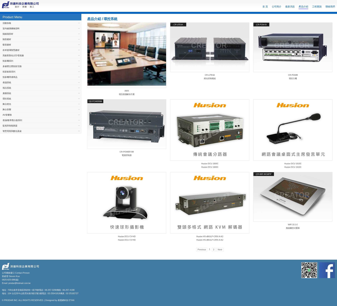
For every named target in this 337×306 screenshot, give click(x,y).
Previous (202, 249)
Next (220, 249)
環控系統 (7, 99)
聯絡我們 (330, 6)
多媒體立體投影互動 (12, 66)
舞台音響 (7, 109)
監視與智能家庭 (10, 126)
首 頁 (265, 6)
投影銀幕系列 (9, 72)
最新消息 (290, 6)
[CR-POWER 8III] (126, 124)
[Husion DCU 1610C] (292, 130)
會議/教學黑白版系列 (12, 120)
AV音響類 (7, 115)
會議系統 (7, 82)
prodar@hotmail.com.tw (19, 283)
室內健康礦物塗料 (11, 28)
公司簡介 (276, 6)
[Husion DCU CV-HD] (126, 202)
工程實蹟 (317, 6)
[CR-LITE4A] (209, 47)
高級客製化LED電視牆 (13, 55)
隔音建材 (7, 39)
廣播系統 (7, 93)
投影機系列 (8, 61)
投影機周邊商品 (10, 77)
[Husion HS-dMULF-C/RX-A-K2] (209, 202)
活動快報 (7, 23)
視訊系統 (7, 88)
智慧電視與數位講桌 (12, 131)
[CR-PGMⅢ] (292, 47)
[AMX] (126, 55)
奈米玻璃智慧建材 (11, 50)
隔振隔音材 (8, 34)
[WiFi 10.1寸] (292, 197)
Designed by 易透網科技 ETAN (59, 300)
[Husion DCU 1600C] (209, 130)
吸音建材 (7, 45)
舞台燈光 (7, 104)
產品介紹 (303, 6)
